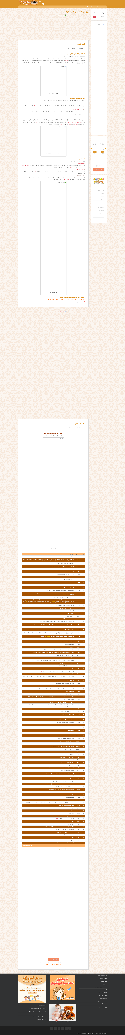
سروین (34, 105)
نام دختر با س (80, 424)
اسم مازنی (102, 201)
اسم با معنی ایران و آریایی (34, 1011)
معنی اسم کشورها (101, 210)
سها (37, 802)
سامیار (71, 167)
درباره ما (56, 1032)
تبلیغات (51, 1032)
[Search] (94, 17)
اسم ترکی (102, 193)
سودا (80, 122)
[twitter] (55, 1028)
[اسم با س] (53, 27)
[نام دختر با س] (53, 365)
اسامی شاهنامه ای (25, 165)
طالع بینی (102, 216)
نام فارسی (73, 48)
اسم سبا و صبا (47, 636)
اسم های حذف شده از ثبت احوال (35, 1008)
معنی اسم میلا (104, 981)
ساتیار (56, 566)
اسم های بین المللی (100, 207)
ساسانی (56, 818)
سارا (70, 124)
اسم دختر (98, 6)
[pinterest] (59, 1028)
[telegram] (66, 1028)
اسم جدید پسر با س (103, 995)
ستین (99, 150)
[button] (92, 148)
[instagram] (84, 7)
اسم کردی (102, 196)
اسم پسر (103, 6)
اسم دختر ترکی (70, 122)
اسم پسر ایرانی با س (78, 169)
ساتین (79, 568)
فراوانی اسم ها (46, 62)
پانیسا (99, 144)
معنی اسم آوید (104, 1004)
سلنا (82, 122)
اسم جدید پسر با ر (103, 998)
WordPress (79, 1033)
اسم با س (81, 44)
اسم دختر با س (81, 102)
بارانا (99, 147)
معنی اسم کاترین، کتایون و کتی (101, 987)
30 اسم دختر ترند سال (102, 1001)
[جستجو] (87, 7)
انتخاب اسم (66, 179)
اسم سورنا (28, 704)
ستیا (36, 122)
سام (39, 165)
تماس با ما (46, 1032)
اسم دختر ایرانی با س (78, 109)
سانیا (79, 608)
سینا (36, 171)
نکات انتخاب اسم (101, 190)
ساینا (79, 626)
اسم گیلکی (102, 204)
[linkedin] (51, 1028)
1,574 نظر (68, 427)
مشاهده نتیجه (99, 155)
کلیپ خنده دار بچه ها (59, 1021)
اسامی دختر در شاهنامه (39, 671)
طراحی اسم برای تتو (100, 218)
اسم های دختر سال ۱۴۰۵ (38, 1016)
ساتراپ (78, 559)
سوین (74, 122)
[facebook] (62, 1028)
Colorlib (87, 1033)
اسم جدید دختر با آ (103, 984)
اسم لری (102, 199)
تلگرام (66, 60)
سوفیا (61, 124)
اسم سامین (54, 601)
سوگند (79, 794)
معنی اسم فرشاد (39, 1019)
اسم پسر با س (81, 163)
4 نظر (69, 48)
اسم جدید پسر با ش (103, 992)
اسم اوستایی (75, 124)
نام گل (25, 601)
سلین (78, 122)
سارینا (37, 105)
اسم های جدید (101, 213)
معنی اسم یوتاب (40, 1014)
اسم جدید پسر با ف (103, 989)
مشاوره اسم (92, 6)
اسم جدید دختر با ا (103, 978)
